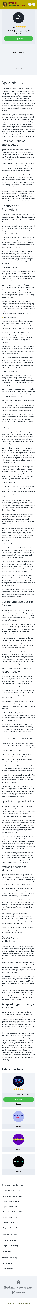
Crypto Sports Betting (10, 1246)
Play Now (18, 38)
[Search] (30, 4)
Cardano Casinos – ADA (11, 1201)
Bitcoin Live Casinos (10, 1263)
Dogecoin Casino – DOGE (11, 1228)
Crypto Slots (7, 1251)
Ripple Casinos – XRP (10, 1207)
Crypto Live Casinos (9, 1240)
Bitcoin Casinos (8, 1269)
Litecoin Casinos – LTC (10, 1223)
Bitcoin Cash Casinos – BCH (12, 1212)
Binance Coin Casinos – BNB (12, 1196)
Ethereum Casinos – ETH (11, 1191)
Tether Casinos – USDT (11, 1217)
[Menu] (34, 4)
